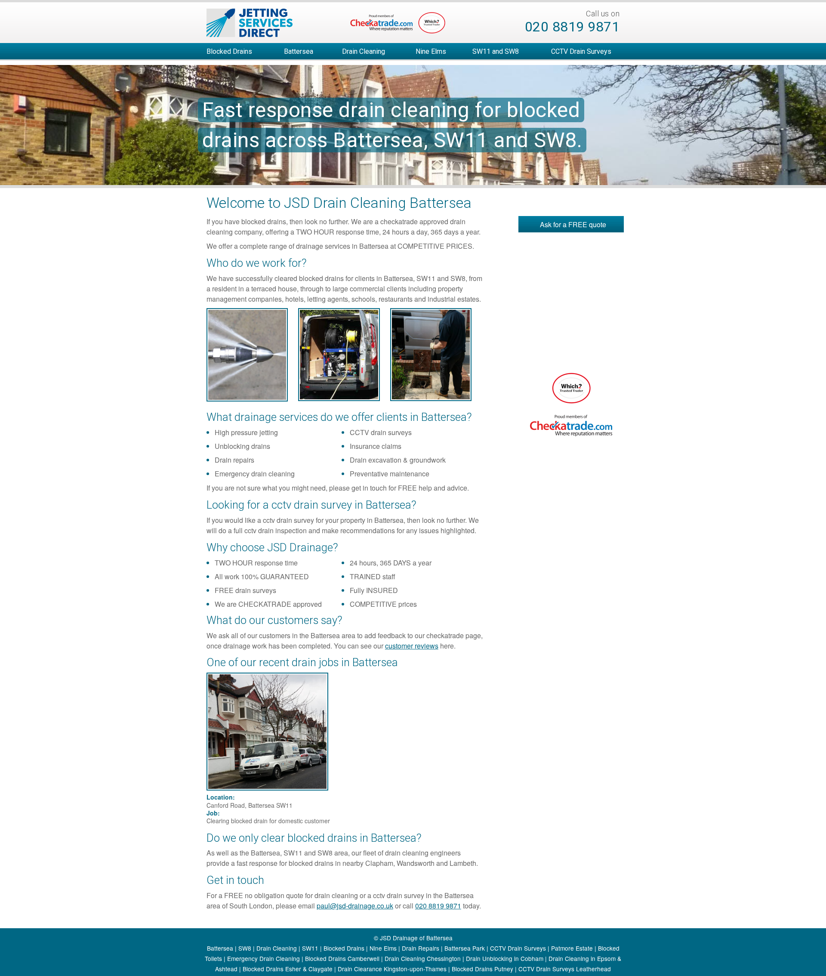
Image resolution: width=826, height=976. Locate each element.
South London (250, 906)
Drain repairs (234, 460)
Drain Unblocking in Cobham (504, 958)
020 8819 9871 (572, 27)
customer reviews (411, 646)
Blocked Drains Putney (482, 968)
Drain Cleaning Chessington (423, 958)
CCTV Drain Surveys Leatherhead (564, 968)
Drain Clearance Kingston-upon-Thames (392, 968)
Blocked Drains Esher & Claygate (288, 968)
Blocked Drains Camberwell (342, 958)
